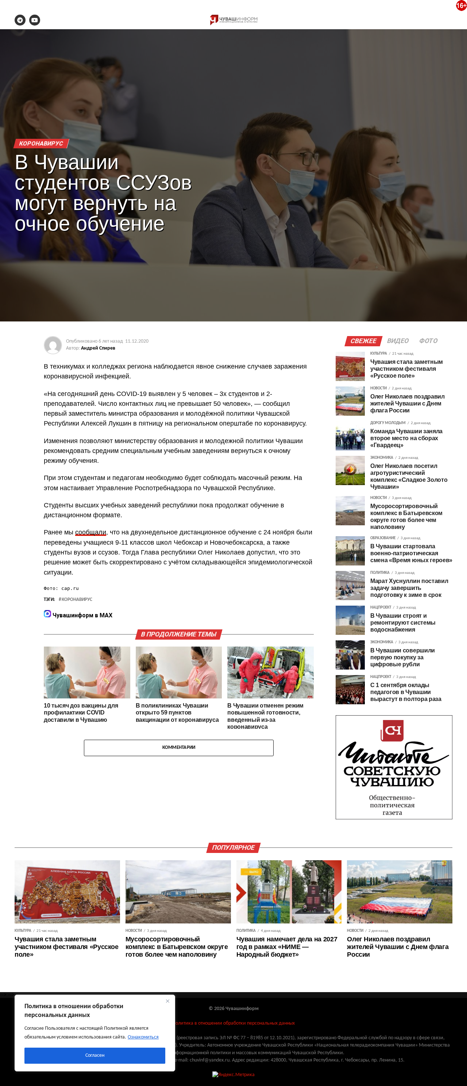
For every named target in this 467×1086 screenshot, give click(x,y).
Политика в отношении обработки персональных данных (233, 1023)
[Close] (167, 1001)
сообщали (90, 532)
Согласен (94, 1055)
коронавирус (77, 600)
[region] (95, 1033)
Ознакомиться (143, 1037)
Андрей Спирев (98, 348)
